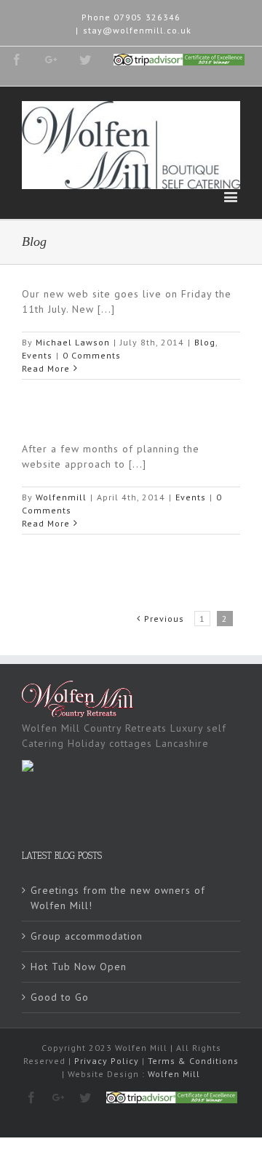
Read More (46, 368)
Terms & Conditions (193, 1060)
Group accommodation (87, 936)
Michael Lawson (73, 342)
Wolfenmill (61, 497)
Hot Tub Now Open (79, 966)
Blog (204, 342)
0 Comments (92, 355)
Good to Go (60, 997)
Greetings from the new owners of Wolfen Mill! (118, 898)
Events (37, 355)
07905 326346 (147, 17)
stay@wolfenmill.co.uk (137, 30)
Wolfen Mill (174, 1073)
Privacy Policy (106, 1060)
